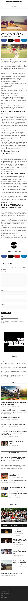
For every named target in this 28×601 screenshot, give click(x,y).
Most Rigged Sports (5, 593)
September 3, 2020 (16, 406)
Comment (3, 271)
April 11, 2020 (20, 477)
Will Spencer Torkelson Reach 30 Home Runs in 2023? (13, 361)
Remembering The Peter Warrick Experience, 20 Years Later (18, 494)
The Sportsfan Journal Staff (6, 406)
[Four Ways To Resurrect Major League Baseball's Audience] (14, 393)
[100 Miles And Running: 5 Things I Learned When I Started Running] (6, 561)
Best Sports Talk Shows (5, 591)
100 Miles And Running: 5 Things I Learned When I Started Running (19, 562)
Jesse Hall (19, 79)
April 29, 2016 (23, 566)
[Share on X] (11, 40)
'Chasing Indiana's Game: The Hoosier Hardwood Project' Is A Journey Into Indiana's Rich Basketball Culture (14, 433)
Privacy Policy (4, 597)
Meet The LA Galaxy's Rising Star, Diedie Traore (13, 424)
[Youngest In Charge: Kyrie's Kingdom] (6, 529)
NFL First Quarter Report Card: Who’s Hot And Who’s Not (20, 551)
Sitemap (2, 595)
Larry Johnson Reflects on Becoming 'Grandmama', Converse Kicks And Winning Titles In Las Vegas (13, 459)
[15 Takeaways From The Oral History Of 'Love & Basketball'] (4, 488)
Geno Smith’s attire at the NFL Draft (9, 167)
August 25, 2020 (15, 419)
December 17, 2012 (16, 535)
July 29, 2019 (20, 497)
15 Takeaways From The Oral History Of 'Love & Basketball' (17, 488)
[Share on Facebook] (4, 40)
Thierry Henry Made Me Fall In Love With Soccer (13, 480)
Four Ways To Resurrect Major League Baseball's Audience (13, 403)
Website (3, 304)
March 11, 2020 (12, 482)
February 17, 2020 (21, 491)
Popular (5, 525)
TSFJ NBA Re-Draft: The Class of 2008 (10, 417)
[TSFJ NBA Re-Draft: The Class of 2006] (4, 443)
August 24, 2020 (15, 426)
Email (2, 297)
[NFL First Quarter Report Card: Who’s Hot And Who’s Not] (6, 550)
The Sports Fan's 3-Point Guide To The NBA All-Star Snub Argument (20, 540)
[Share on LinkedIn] (24, 40)
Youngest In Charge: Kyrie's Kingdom (18, 530)
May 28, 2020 (15, 462)
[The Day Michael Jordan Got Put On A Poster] (4, 476)
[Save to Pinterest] (17, 40)
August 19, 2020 (15, 436)
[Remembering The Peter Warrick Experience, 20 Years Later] (4, 495)
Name (2, 290)
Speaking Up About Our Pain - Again (11, 519)
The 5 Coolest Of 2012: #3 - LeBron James (11, 573)
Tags (23, 525)
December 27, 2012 (12, 575)
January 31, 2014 (16, 546)
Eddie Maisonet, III (13, 477)
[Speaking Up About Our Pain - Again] (14, 515)
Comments (14, 525)
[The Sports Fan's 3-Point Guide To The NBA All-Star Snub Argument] (6, 539)
